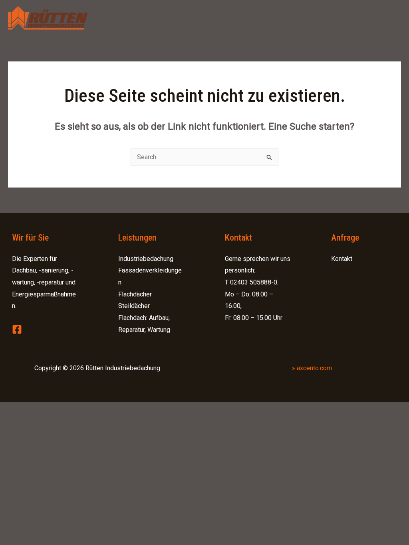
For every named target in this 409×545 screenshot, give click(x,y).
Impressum (371, 18)
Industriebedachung (145, 259)
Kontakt (331, 18)
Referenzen (291, 18)
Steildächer (134, 306)
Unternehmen (192, 18)
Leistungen (239, 18)
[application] (259, 18)
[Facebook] (17, 329)
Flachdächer (135, 294)
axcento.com (314, 368)
